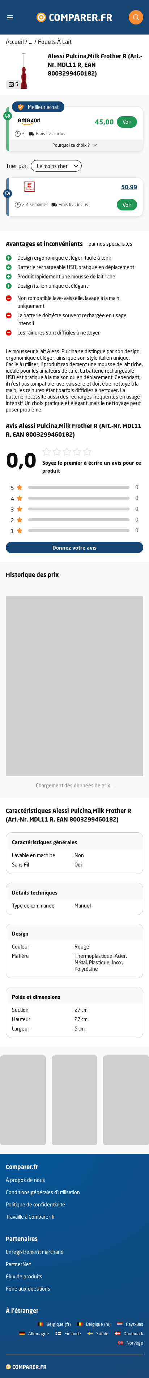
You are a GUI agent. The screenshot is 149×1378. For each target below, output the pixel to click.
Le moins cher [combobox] (52, 166)
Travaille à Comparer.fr (30, 1217)
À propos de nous (25, 1180)
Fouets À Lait (55, 41)
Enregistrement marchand (35, 1252)
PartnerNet (18, 1264)
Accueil (15, 41)
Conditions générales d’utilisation (43, 1192)
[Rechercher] (136, 17)
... (30, 41)
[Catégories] (13, 17)
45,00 (104, 122)
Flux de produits (24, 1276)
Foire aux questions (28, 1289)
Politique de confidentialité (35, 1204)
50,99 (129, 187)
